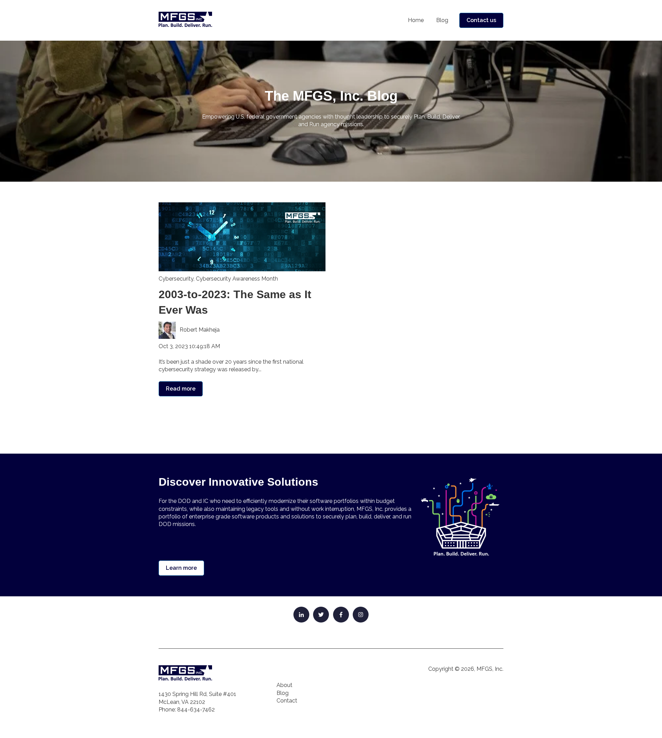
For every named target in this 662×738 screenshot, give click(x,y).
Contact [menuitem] (287, 700)
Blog (442, 20)
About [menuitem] (284, 685)
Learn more (181, 568)
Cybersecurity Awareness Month (237, 278)
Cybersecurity (176, 278)
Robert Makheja (200, 329)
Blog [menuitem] (283, 693)
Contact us (481, 20)
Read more (180, 388)
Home (416, 20)
